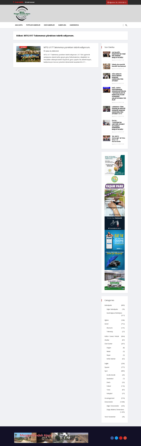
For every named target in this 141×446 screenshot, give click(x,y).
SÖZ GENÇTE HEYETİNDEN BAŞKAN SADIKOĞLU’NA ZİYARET (117, 77)
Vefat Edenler (111, 359)
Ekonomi (110, 328)
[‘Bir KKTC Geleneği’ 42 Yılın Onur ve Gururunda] (106, 138)
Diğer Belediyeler (112, 309)
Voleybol (109, 393)
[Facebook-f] (112, 438)
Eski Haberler (49, 25)
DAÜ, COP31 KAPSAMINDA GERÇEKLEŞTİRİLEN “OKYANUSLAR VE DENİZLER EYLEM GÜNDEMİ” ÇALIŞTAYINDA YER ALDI (119, 94)
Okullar (107, 340)
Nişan (108, 355)
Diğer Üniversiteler (113, 406)
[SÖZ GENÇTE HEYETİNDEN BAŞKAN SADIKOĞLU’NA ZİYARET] (106, 76)
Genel (106, 324)
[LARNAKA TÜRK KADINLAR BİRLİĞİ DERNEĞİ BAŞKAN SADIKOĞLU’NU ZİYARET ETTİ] (106, 109)
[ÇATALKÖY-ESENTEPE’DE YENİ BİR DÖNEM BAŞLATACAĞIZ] (106, 54)
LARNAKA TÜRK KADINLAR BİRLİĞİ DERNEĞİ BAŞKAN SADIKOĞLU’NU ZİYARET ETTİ (118, 110)
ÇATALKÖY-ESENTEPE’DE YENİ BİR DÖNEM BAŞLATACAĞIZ (119, 54)
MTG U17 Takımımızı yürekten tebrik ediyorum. (67, 47)
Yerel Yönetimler (110, 417)
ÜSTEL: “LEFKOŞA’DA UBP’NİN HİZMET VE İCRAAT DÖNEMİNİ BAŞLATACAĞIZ (118, 125)
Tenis (108, 390)
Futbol (23, 47)
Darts (108, 382)
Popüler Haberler (33, 25)
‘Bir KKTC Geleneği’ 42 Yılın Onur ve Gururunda (118, 138)
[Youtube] (120, 438)
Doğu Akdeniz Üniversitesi (115, 410)
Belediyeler (108, 305)
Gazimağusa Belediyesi (114, 313)
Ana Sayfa (19, 25)
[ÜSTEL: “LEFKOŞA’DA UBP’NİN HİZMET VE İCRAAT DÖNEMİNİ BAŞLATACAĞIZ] (106, 123)
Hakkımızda (74, 25)
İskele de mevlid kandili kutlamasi (119, 65)
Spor (106, 371)
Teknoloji (110, 332)
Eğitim (107, 320)
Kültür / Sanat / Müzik (112, 336)
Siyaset (107, 367)
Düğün (109, 348)
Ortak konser (30, 2)
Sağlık (106, 363)
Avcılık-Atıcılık (111, 375)
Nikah (108, 351)
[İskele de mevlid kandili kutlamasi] (106, 66)
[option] (54, 2)
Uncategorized (109, 398)
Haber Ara (62, 25)
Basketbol (110, 379)
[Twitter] (116, 438)
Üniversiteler (109, 402)
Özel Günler (108, 344)
